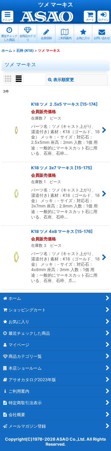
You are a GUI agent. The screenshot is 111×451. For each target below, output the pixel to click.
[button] (7, 16)
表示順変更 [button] (63, 79)
